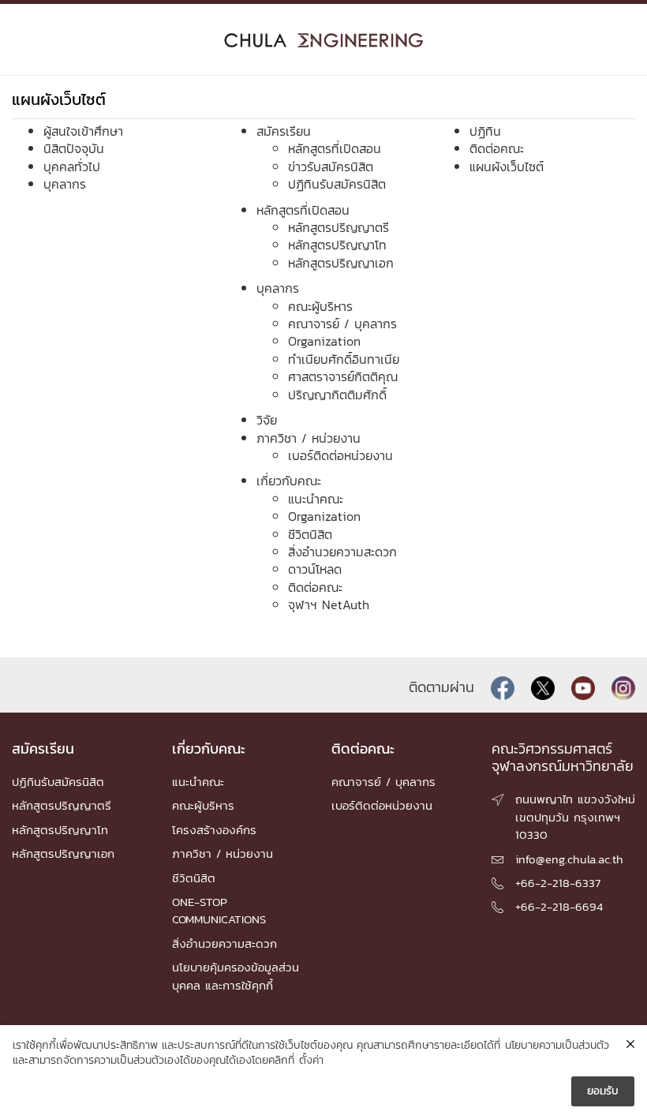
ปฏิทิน (485, 131)
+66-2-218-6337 (557, 883)
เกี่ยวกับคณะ (288, 480)
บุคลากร (64, 183)
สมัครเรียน (283, 131)
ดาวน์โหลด (315, 569)
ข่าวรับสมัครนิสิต (330, 166)
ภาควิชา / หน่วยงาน (308, 438)
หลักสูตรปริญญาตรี (338, 227)
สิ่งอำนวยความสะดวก (342, 551)
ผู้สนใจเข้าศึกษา (83, 131)
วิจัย (266, 419)
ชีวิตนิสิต (310, 534)
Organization (324, 340)
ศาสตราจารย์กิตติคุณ (343, 376)
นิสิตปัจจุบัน (73, 148)
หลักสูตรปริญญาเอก (341, 262)
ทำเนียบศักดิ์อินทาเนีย (343, 359)
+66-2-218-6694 (559, 906)
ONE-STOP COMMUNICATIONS (219, 910)
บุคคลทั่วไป (71, 166)
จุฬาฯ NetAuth (328, 604)
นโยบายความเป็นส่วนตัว (557, 1046)
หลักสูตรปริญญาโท (337, 244)
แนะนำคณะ (315, 498)
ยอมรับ (603, 1091)
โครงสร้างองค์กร (214, 830)
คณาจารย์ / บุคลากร (342, 323)
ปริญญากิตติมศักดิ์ (337, 394)
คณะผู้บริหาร (320, 306)
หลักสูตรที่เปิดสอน (334, 148)
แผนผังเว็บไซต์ (506, 166)
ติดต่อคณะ (315, 587)
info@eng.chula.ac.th (569, 859)
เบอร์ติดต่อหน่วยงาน (340, 455)
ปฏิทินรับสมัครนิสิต (337, 183)
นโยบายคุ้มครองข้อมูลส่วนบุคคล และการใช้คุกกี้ (235, 976)
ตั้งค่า (311, 1060)
